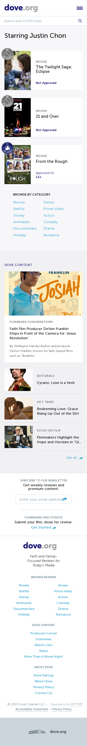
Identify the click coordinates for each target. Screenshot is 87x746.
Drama (49, 228)
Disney (18, 215)
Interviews (43, 639)
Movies (19, 202)
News (43, 651)
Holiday (19, 235)
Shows (49, 202)
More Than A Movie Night (43, 656)
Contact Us (43, 693)
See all (72, 458)
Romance (51, 235)
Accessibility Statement (32, 709)
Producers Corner (43, 633)
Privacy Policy (43, 687)
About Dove (43, 681)
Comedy (51, 222)
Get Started (41, 527)
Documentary (24, 228)
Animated (21, 222)
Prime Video (54, 209)
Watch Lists (43, 645)
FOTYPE (77, 704)
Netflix (18, 209)
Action (49, 215)
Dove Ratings (43, 675)
